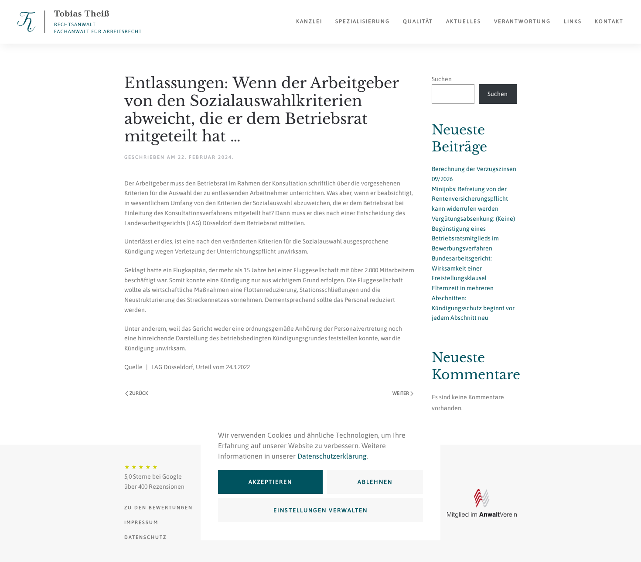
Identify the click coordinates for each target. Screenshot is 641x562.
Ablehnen (375, 482)
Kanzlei (309, 21)
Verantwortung (522, 21)
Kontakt (609, 21)
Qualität (418, 21)
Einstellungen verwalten (320, 510)
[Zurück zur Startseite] (79, 22)
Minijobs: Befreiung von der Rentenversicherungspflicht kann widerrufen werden (470, 198)
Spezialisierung (362, 21)
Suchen (442, 78)
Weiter (400, 393)
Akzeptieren (270, 482)
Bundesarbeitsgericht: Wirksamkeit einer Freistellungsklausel (462, 268)
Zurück (139, 393)
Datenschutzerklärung (332, 456)
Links (573, 21)
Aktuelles (463, 21)
